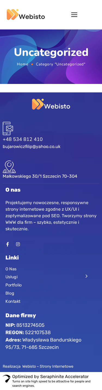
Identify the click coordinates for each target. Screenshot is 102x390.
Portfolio (13, 285)
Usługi (11, 277)
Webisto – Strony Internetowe (47, 366)
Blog (9, 293)
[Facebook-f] (7, 244)
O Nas (11, 269)
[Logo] (25, 14)
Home (22, 64)
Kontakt (12, 301)
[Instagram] (18, 244)
